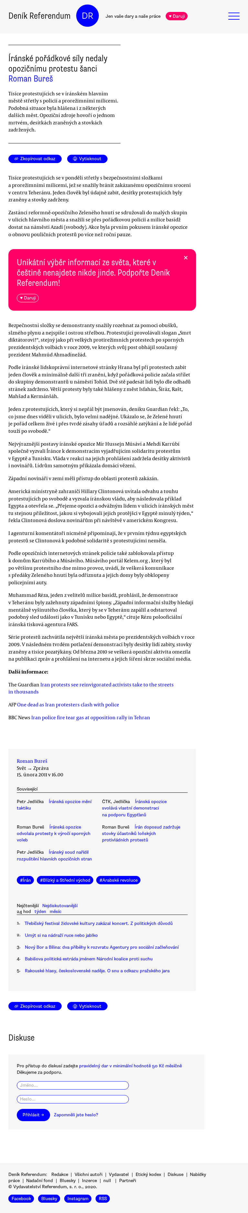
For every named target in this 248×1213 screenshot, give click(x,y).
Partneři (127, 1180)
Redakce (59, 1174)
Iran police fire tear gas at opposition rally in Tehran (90, 717)
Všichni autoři (88, 1174)
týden (40, 911)
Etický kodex (148, 1174)
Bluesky (68, 1180)
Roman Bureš (30, 78)
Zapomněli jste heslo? (76, 1115)
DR (87, 15)
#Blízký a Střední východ (65, 880)
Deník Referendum (39, 15)
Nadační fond (39, 1180)
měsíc (55, 911)
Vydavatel (119, 1174)
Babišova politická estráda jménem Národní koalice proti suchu (89, 959)
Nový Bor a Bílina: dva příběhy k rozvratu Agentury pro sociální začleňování (102, 947)
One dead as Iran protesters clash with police (68, 704)
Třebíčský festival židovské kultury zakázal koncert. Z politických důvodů (99, 923)
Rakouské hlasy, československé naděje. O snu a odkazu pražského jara (97, 971)
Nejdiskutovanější (60, 905)
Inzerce (89, 1180)
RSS (103, 1198)
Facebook (21, 1198)
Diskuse (175, 1174)
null (107, 1180)
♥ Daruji (177, 16)
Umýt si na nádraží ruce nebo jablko (61, 935)
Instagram (77, 1198)
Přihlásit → (33, 1115)
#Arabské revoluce (118, 880)
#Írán (25, 880)
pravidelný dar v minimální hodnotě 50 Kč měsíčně (130, 1066)
